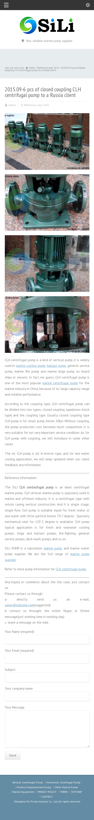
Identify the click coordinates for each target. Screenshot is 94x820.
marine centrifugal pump (60, 383)
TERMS (64, 791)
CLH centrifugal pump (71, 569)
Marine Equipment (23, 791)
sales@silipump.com (19, 605)
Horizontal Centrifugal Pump (63, 782)
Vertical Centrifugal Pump (27, 782)
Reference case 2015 (36, 105)
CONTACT (47, 796)
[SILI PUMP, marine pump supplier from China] (47, 33)
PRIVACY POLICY (47, 791)
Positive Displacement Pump (34, 787)
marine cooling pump (30, 366)
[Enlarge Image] (47, 114)
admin (12, 105)
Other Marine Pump (66, 787)
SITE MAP (76, 791)
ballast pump (56, 366)
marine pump (53, 548)
